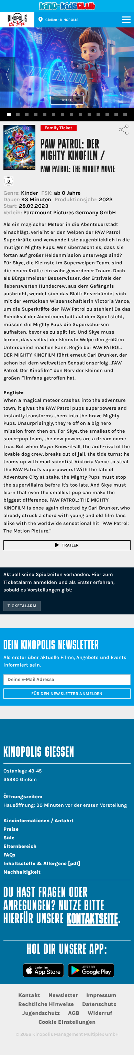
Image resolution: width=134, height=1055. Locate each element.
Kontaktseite (92, 920)
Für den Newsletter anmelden (67, 693)
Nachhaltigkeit (22, 872)
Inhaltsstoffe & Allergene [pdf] (41, 863)
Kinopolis (17, 19)
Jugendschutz (41, 1013)
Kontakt (29, 995)
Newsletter (63, 995)
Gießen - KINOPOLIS (61, 20)
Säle (8, 838)
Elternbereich (19, 846)
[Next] (126, 74)
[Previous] (7, 74)
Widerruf (100, 1013)
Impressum (101, 995)
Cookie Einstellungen (67, 1022)
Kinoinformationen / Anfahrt (38, 821)
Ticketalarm (22, 605)
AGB (73, 1013)
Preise (11, 829)
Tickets (67, 100)
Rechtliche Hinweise (46, 1004)
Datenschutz (99, 1004)
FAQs (9, 855)
